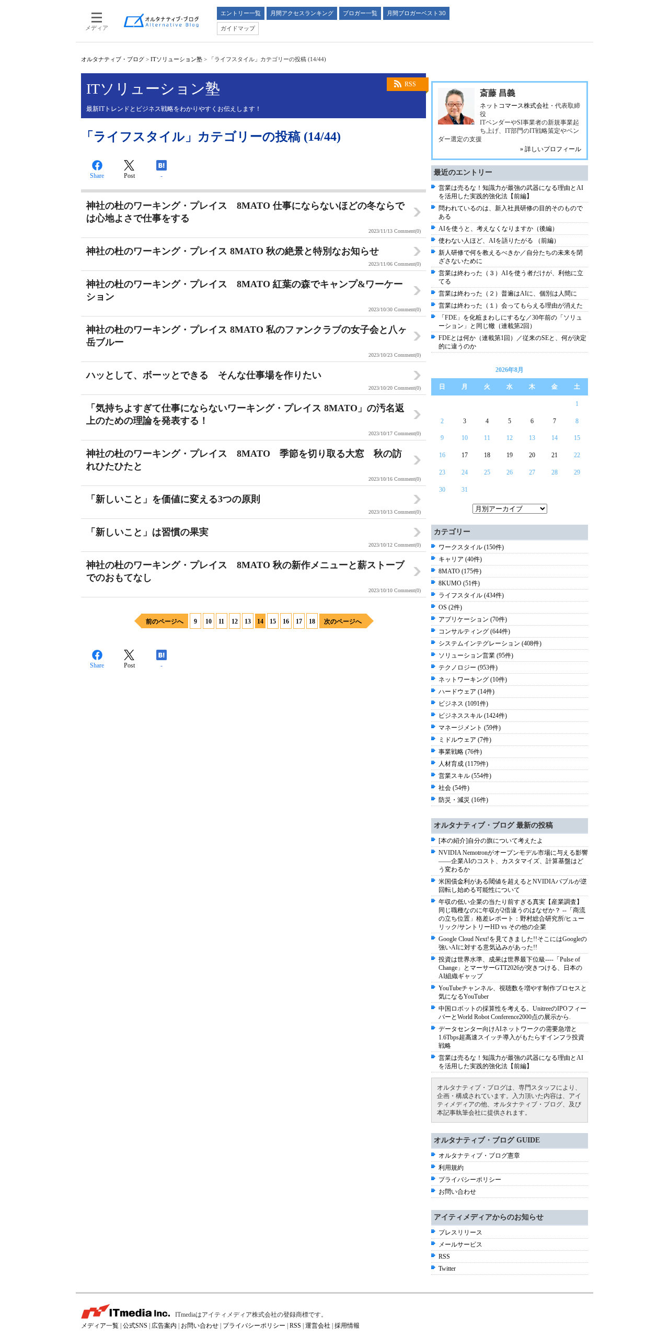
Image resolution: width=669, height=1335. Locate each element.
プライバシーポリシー (470, 1179)
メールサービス (460, 1244)
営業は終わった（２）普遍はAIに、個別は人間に (508, 293)
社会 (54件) (454, 787)
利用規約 (451, 1167)
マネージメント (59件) (470, 727)
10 (208, 621)
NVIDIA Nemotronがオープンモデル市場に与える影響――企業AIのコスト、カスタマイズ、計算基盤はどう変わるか (513, 861)
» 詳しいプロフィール (550, 149)
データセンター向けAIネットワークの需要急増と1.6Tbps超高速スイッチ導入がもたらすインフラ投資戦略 (511, 1037)
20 (532, 455)
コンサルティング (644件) (474, 631)
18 (312, 621)
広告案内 (164, 1325)
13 (248, 621)
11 (221, 621)
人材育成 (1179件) (463, 763)
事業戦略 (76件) (460, 751)
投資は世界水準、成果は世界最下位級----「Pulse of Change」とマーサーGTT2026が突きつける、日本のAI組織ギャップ (510, 968)
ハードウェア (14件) (466, 691)
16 (286, 621)
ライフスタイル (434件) (471, 595)
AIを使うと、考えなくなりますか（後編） (498, 228)
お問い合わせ (457, 1191)
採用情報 (347, 1325)
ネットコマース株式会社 (514, 105)
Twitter (447, 1268)
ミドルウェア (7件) (465, 739)
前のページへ (164, 621)
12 (235, 621)
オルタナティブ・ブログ (112, 59)
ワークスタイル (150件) (471, 547)
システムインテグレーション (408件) (490, 643)
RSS (410, 84)
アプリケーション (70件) (473, 619)
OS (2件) (450, 607)
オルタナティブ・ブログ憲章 (479, 1155)
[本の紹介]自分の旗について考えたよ (491, 840)
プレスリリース (460, 1232)
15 (273, 621)
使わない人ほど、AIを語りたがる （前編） (499, 240)
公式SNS (135, 1325)
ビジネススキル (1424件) (473, 715)
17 (299, 621)
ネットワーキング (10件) (473, 679)
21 (554, 455)
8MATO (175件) (460, 571)
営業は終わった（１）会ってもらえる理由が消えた (511, 305)
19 (509, 455)
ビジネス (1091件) (463, 703)
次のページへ (343, 621)
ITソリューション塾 (176, 59)
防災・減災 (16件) (463, 800)
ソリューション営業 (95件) (476, 655)
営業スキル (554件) (465, 775)
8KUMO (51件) (459, 583)
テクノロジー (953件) (468, 667)
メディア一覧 (100, 1325)
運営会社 (317, 1325)
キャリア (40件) (460, 559)
